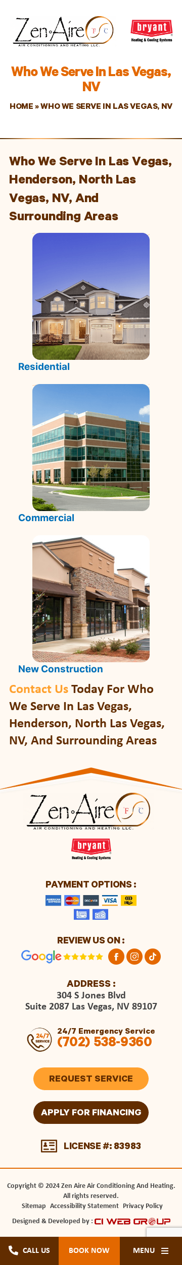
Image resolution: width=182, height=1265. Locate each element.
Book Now (89, 1251)
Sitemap (34, 1206)
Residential (44, 366)
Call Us (36, 1251)
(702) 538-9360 (104, 1044)
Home (21, 107)
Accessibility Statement (84, 1206)
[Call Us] (13, 1250)
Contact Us (38, 690)
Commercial (46, 518)
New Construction (60, 669)
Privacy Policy (143, 1206)
